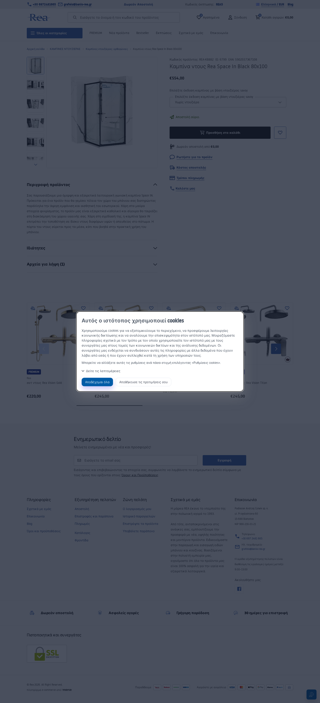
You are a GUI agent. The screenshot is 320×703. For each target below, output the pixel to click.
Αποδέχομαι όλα (97, 382)
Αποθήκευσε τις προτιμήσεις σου (143, 382)
